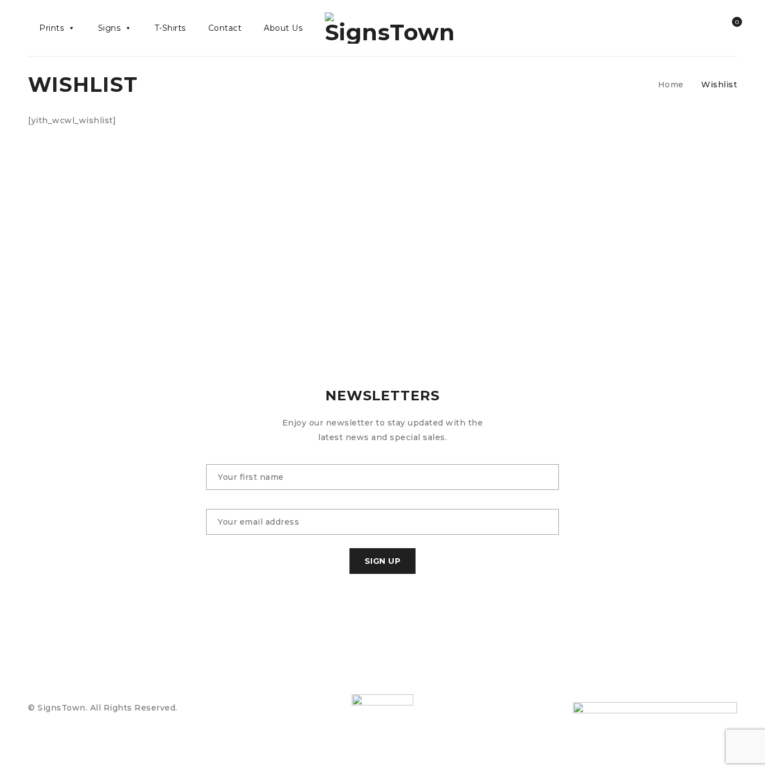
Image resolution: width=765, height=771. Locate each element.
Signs (109, 28)
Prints (51, 28)
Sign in (706, 28)
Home (671, 85)
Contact (225, 28)
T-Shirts (170, 28)
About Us (283, 28)
